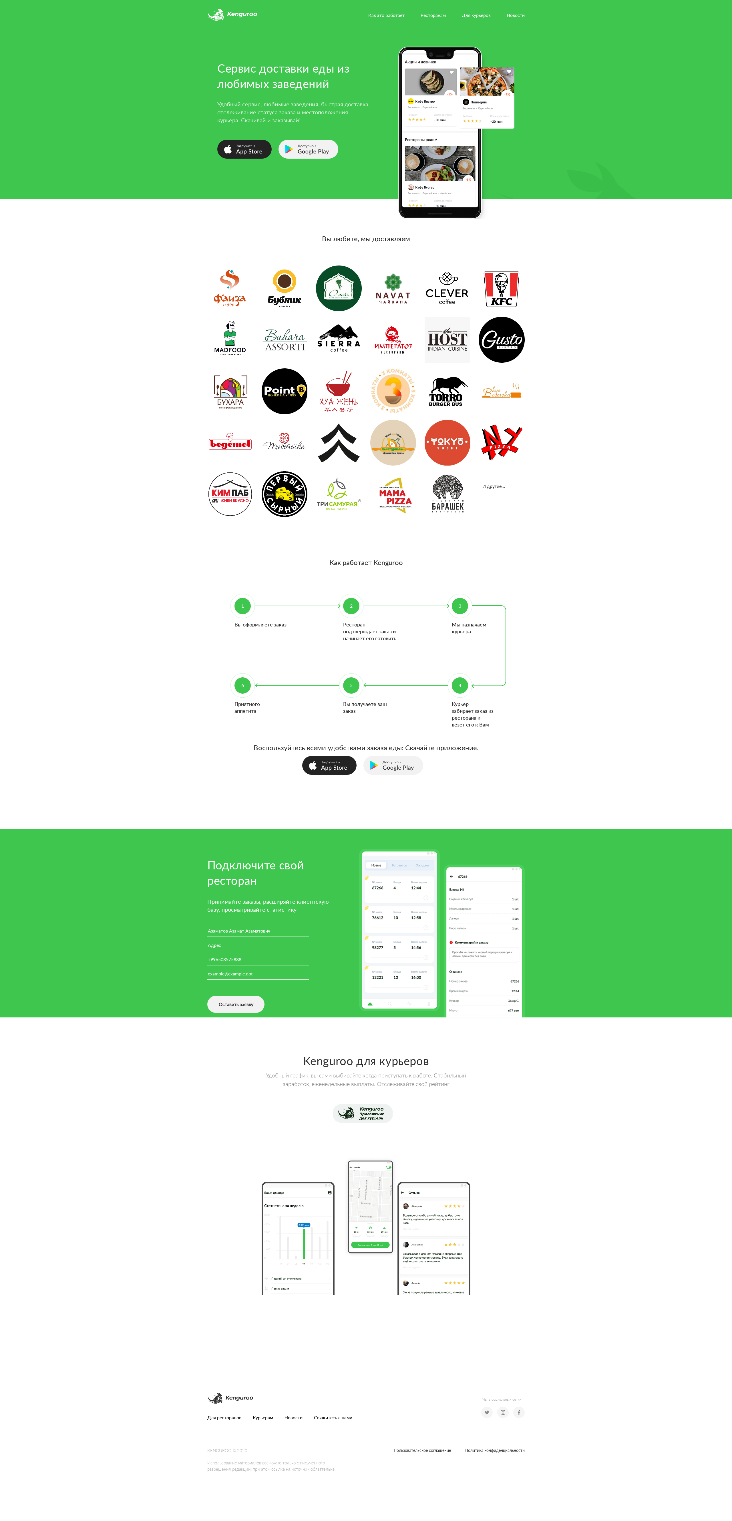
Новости (516, 15)
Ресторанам (433, 15)
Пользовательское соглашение (422, 1450)
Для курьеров (476, 15)
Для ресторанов (224, 1417)
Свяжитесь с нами (333, 1417)
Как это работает (386, 15)
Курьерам (263, 1417)
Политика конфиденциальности (495, 1450)
